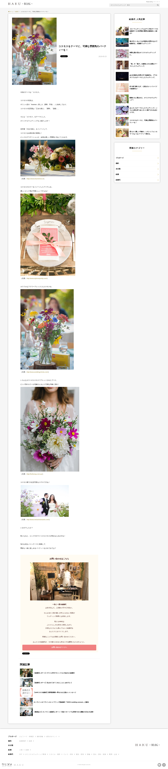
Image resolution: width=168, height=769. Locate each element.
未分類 (118, 169)
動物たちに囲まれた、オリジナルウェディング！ (143, 99)
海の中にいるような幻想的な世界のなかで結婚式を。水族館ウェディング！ (143, 42)
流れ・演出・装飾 (99, 754)
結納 (30, 741)
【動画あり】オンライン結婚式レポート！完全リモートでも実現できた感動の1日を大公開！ (64, 712)
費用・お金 (113, 754)
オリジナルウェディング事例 (35, 754)
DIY (20, 754)
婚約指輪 (40, 736)
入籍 (21, 750)
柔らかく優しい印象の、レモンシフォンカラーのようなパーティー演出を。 (143, 133)
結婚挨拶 (22, 741)
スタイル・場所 (54, 754)
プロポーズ (120, 158)
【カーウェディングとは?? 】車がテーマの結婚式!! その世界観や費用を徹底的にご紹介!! (144, 31)
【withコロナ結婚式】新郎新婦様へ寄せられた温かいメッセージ (55, 692)
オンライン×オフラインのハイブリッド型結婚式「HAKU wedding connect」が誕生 (61, 702)
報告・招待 (80, 754)
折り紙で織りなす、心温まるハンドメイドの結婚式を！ (143, 87)
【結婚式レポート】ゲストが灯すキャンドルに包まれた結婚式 (54, 673)
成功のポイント (52, 736)
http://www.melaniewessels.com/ (38, 519)
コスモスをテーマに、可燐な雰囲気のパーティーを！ (143, 121)
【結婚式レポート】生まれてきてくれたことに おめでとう (53, 682)
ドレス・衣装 (68, 754)
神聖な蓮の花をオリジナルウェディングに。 (143, 54)
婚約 (117, 163)
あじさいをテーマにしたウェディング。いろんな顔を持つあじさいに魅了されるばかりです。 (143, 110)
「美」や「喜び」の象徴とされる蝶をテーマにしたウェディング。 (143, 65)
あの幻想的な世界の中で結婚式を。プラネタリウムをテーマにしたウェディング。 (143, 76)
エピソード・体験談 (26, 736)
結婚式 (118, 180)
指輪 (88, 754)
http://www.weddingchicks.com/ (37, 372)
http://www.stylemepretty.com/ (37, 278)
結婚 (117, 174)
